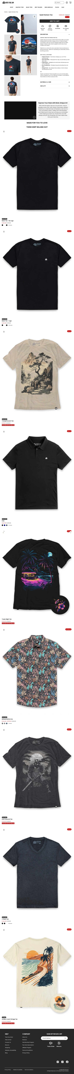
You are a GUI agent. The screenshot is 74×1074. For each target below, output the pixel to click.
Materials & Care (45, 82)
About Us (24, 1037)
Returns (7, 1045)
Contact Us (8, 1042)
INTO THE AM (65, 1069)
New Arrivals (49, 7)
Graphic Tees (20, 7)
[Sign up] (65, 1038)
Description (44, 34)
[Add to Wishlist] (34, 16)
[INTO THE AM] (8, 2)
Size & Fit (43, 86)
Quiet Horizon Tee (13, 12)
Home (6, 12)
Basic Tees (29, 7)
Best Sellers (38, 7)
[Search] (55, 2)
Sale (62, 7)
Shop (11, 7)
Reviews (24, 1039)
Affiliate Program (26, 1047)
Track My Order (9, 1037)
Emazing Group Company (63, 1070)
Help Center (8, 1039)
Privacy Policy (26, 1052)
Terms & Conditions (27, 1050)
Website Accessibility (10, 1050)
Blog (6, 1052)
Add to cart (54, 21)
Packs (57, 7)
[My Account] (66, 3)
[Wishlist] (4, 131)
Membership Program (28, 1042)
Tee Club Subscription (28, 1045)
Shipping (7, 1047)
